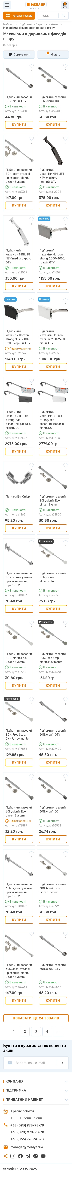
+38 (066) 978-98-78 (27, 1139)
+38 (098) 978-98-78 (27, 1132)
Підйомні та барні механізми (39, 24)
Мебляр (8, 24)
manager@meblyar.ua (26, 1147)
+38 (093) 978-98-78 (27, 1125)
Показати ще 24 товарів (36, 1018)
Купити (19, 125)
